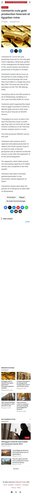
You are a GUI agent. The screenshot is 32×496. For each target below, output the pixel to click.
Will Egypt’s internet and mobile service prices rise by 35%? (14, 443)
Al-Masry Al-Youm (20, 482)
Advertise (11, 485)
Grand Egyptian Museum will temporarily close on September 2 (20, 452)
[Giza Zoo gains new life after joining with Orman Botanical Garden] (6, 461)
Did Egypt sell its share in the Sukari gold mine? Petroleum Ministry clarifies (7, 384)
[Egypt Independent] (16, 2)
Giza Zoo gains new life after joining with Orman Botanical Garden (20, 460)
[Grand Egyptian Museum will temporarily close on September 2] (6, 453)
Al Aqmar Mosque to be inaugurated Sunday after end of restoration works (23, 383)
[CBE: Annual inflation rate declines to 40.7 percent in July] (8, 397)
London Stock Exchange (16, 201)
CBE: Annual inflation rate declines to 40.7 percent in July (8, 404)
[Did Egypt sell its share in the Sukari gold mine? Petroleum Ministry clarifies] (8, 376)
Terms (19, 488)
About (5, 485)
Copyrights (25, 485)
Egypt (22, 197)
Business (4, 7)
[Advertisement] (16, 294)
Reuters (6, 21)
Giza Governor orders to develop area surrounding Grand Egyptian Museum (22, 406)
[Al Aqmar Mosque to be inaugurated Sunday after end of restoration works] (24, 376)
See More (16, 469)
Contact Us (18, 485)
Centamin (12, 197)
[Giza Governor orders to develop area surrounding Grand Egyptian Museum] (24, 397)
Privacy (14, 488)
